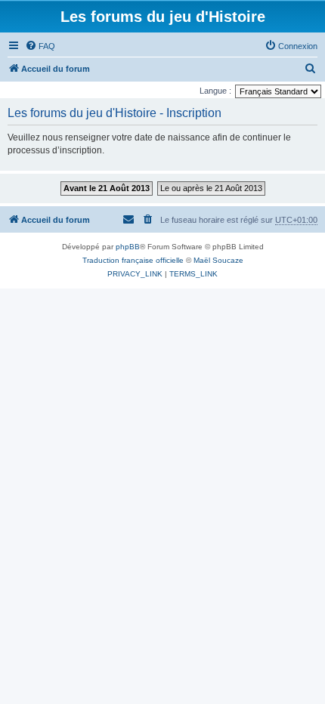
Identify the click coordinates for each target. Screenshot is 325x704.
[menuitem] (40, 46)
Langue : (215, 90)
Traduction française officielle (133, 260)
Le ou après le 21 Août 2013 (211, 188)
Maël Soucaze (218, 260)
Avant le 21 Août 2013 (106, 188)
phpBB (128, 246)
